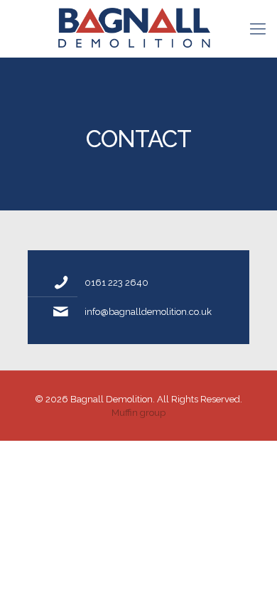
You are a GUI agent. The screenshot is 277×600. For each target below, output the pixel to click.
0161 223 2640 (116, 282)
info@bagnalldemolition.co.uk (148, 311)
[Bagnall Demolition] (138, 28)
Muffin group (138, 412)
